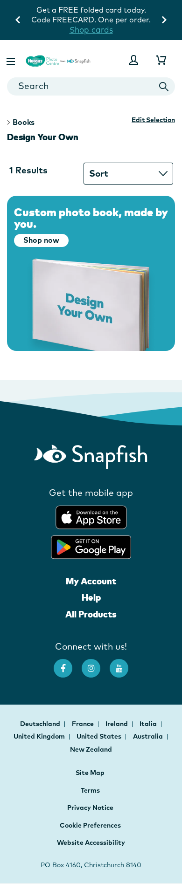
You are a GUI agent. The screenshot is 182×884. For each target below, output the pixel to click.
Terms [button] (90, 790)
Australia (148, 736)
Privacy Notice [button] (90, 807)
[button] (11, 59)
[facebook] (68, 663)
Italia (149, 724)
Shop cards (91, 29)
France (83, 724)
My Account (91, 581)
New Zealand (91, 749)
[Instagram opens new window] (96, 663)
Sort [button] (98, 173)
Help (91, 597)
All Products (91, 614)
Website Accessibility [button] (91, 842)
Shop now (41, 240)
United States (100, 736)
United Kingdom (40, 736)
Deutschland (41, 724)
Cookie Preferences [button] (90, 825)
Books (24, 122)
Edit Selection (153, 120)
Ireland (117, 724)
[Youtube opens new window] (124, 663)
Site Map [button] (90, 772)
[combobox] (91, 86)
